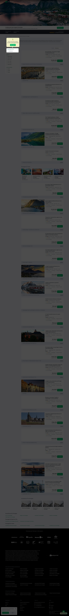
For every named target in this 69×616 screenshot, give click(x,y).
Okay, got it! (13, 44)
